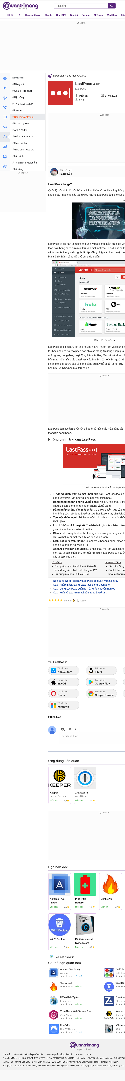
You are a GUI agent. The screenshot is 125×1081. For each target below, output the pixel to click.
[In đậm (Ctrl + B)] (70, 729)
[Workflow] (5, 107)
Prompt (86, 15)
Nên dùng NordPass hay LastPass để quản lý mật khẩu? (85, 580)
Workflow (112, 15)
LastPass (84, 83)
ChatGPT (61, 15)
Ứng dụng (49, 1054)
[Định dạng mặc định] (83, 729)
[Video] (5, 147)
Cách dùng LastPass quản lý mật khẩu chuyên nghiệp (84, 588)
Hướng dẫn (38, 1054)
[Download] (5, 137)
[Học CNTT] (5, 127)
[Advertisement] (23, 195)
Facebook (79, 1054)
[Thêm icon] (62, 729)
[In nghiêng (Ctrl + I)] (75, 729)
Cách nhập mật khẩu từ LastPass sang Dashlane (81, 584)
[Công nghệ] (5, 117)
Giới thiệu (7, 1054)
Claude (48, 15)
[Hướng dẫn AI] (5, 98)
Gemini (74, 15)
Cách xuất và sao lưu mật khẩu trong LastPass (80, 592)
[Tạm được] (52, 600)
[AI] (5, 78)
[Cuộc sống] (5, 156)
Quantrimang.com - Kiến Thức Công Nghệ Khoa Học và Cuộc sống (22, 5)
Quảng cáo (68, 1054)
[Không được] (49, 600)
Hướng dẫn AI (33, 15)
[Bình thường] (55, 600)
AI (20, 15)
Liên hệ (58, 1054)
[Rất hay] (61, 600)
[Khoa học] (5, 166)
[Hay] (58, 600)
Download (58, 75)
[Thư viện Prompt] (5, 88)
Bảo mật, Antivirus (76, 75)
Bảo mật (28, 1054)
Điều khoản (18, 1054)
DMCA (88, 1054)
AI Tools (98, 15)
